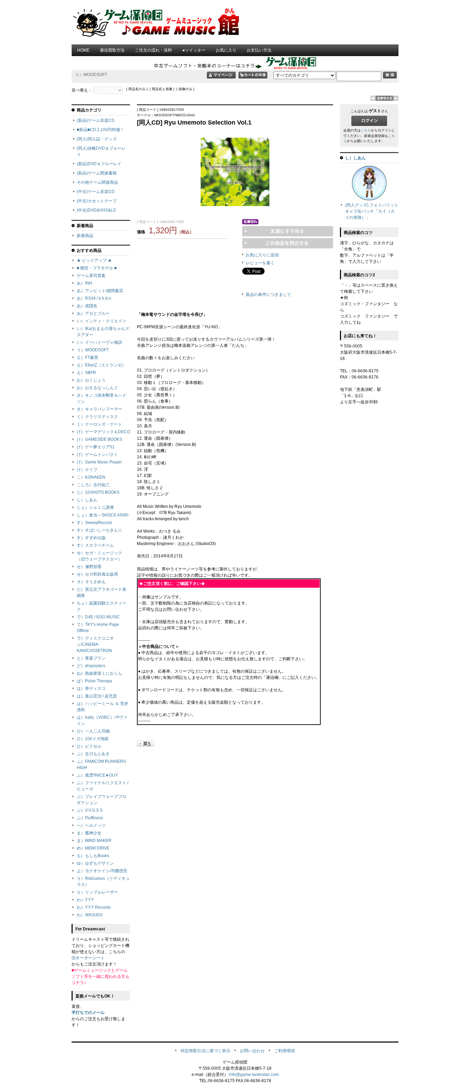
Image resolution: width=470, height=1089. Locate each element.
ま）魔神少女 (89, 833)
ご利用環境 (284, 1050)
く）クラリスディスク (97, 416)
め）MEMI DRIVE (93, 848)
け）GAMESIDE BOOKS (99, 439)
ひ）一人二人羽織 (93, 731)
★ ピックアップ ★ (94, 260)
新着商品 (85, 235)
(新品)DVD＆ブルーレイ (99, 163)
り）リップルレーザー (97, 892)
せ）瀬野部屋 (89, 566)
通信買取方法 (112, 50)
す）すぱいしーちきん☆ (99, 530)
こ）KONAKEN (91, 477)
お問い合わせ (252, 1050)
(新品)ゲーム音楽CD (96, 120)
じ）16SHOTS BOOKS (98, 492)
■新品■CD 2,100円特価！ (100, 129)
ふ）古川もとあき (93, 753)
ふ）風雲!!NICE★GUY (97, 775)
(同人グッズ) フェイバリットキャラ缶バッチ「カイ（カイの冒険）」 (371, 211)
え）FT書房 (87, 357)
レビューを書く (260, 262)
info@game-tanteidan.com (254, 1074)
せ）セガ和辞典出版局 (97, 574)
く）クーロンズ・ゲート (99, 424)
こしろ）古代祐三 (93, 484)
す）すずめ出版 (91, 537)
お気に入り (226, 50)
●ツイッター (193, 50)
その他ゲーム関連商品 (97, 182)
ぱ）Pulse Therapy (94, 681)
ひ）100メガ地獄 (93, 738)
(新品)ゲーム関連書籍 (97, 173)
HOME (83, 50)
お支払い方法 (259, 50)
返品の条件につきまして (268, 294)
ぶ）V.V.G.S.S (90, 810)
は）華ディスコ (91, 688)
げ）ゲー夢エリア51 (96, 447)
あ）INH (84, 283)
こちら (366, 130)
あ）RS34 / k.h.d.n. (94, 298)
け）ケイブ (87, 469)
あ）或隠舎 (87, 305)
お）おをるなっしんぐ (97, 387)
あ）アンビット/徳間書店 (100, 290)
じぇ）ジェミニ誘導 (95, 507)
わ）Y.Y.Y (85, 899)
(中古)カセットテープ (97, 201)
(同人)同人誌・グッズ (97, 139)
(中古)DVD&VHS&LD (96, 210)
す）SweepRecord (94, 522)
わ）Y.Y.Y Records (94, 907)
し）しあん (87, 500)
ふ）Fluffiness (90, 817)
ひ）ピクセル (89, 746)
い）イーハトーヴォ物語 (99, 342)
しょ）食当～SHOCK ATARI (102, 515)
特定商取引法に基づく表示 (205, 1050)
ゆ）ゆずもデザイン (95, 863)
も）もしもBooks (93, 855)
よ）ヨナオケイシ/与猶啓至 (102, 870)
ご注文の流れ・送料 (153, 50)
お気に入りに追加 (262, 255)
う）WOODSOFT (93, 350)
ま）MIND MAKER (94, 840)
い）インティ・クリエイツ (101, 321)
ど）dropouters (91, 665)
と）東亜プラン (91, 658)
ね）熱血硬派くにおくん (99, 673)
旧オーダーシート (88, 957)
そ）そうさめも (91, 581)
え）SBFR (86, 372)
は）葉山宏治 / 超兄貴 (97, 696)
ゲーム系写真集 (91, 275)
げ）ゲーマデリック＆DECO (103, 431)
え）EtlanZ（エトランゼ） (101, 365)
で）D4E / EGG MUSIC (98, 617)
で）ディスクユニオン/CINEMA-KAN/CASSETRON (95, 644)
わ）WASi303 (90, 914)
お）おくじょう (91, 380)
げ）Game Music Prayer (99, 462)
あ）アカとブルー (93, 313)
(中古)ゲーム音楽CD (96, 191)
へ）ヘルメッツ (91, 825)
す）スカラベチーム (95, 545)
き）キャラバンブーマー (99, 409)
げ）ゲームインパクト (97, 454)
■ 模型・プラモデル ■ (97, 268)
